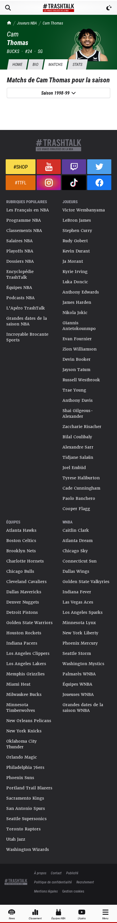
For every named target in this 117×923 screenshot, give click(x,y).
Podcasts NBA (20, 297)
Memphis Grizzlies (25, 674)
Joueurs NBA (27, 23)
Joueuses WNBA (78, 694)
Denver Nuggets (22, 602)
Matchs (55, 64)
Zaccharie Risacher (81, 426)
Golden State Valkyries (85, 581)
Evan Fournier (77, 338)
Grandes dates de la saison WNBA (82, 707)
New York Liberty (80, 632)
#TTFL (20, 183)
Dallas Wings (75, 571)
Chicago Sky (75, 550)
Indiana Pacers (21, 643)
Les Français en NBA (27, 210)
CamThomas (53, 23)
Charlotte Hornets (25, 561)
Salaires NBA (19, 240)
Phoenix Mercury (80, 643)
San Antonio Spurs (25, 808)
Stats (77, 64)
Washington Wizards (27, 849)
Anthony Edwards (80, 292)
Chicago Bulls (20, 571)
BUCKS (13, 51)
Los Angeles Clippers (27, 653)
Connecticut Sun (79, 561)
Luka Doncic (75, 281)
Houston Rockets (23, 632)
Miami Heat (18, 684)
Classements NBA (24, 230)
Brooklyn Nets (21, 550)
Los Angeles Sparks (82, 612)
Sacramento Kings (25, 798)
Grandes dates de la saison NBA (26, 321)
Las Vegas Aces (77, 602)
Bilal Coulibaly (77, 436)
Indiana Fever (76, 591)
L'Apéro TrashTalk (25, 308)
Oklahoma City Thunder (21, 744)
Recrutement (85, 882)
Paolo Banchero (78, 498)
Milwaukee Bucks (23, 694)
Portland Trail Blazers (29, 787)
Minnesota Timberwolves (20, 707)
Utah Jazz (15, 839)
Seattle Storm (76, 653)
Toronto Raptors (23, 829)
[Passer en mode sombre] (109, 8)
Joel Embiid (74, 467)
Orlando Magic (21, 757)
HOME (17, 64)
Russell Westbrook (81, 379)
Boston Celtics (21, 540)
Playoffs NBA (19, 251)
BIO (35, 64)
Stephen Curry (77, 230)
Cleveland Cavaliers (26, 581)
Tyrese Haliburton (81, 477)
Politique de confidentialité (53, 882)
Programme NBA (23, 220)
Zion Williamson (79, 349)
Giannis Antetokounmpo (79, 325)
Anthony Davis (77, 400)
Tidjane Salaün (77, 457)
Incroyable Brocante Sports (27, 337)
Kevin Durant (76, 251)
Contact (56, 873)
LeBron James (76, 220)
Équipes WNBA (77, 684)
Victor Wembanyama (83, 210)
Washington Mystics (83, 663)
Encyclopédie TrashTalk (20, 274)
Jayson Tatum (76, 369)
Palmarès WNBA (79, 674)
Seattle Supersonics (26, 818)
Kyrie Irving (74, 271)
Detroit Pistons (22, 612)
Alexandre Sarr (77, 447)
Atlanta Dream (77, 540)
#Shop (20, 166)
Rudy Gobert (75, 240)
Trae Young (74, 390)
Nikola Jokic (74, 312)
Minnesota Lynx (79, 622)
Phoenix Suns (20, 777)
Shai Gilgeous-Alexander (77, 413)
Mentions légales (46, 891)
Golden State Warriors (29, 622)
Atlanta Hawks (21, 530)
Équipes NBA (19, 287)
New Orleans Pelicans (28, 720)
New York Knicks (23, 730)
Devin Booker (76, 359)
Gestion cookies (73, 891)
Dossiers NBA (20, 261)
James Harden (76, 302)
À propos (40, 873)
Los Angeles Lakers (26, 663)
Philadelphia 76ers (25, 767)
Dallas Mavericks (23, 591)
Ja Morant (72, 261)
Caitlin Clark (75, 530)
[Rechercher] (8, 8)
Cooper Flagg (76, 508)
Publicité (72, 873)
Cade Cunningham (81, 488)
